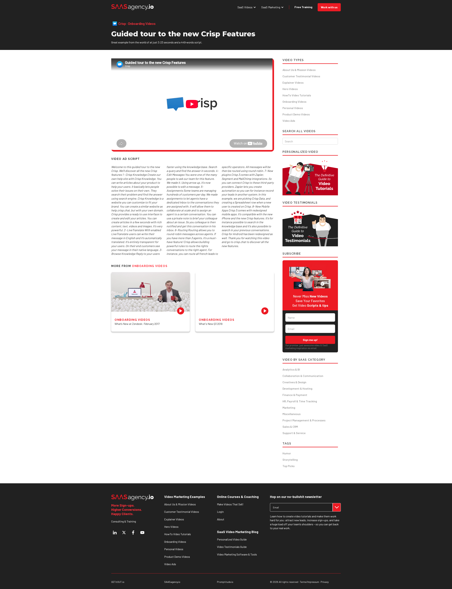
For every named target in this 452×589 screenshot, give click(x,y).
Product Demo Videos (296, 114)
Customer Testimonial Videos (301, 76)
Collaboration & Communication (302, 375)
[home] (132, 7)
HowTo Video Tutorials (296, 95)
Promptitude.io (225, 582)
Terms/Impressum (309, 581)
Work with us (329, 7)
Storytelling (290, 459)
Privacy (325, 581)
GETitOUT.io (117, 582)
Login (220, 511)
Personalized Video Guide (232, 539)
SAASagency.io (172, 582)
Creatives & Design (294, 382)
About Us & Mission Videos (299, 69)
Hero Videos (290, 89)
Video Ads (288, 120)
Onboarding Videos (294, 101)
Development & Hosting (297, 388)
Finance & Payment (294, 394)
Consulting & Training (123, 521)
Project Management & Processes (303, 420)
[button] (247, 7)
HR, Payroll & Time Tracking (299, 401)
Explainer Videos (293, 82)
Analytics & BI (291, 369)
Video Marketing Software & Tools (237, 554)
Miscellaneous (291, 414)
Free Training (303, 7)
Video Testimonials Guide (232, 546)
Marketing (288, 407)
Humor (286, 453)
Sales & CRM (290, 426)
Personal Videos (292, 108)
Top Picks (288, 466)
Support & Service (294, 433)
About (220, 519)
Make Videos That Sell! (230, 504)
